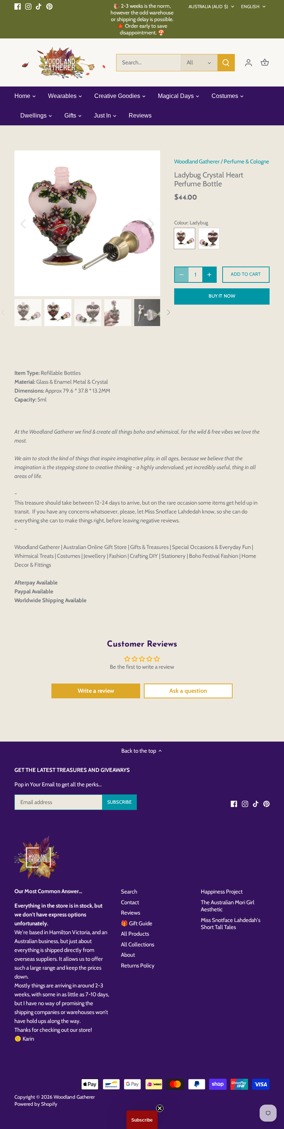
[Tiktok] (39, 6)
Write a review (96, 690)
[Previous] (32, 223)
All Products (135, 933)
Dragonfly (209, 238)
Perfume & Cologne (246, 161)
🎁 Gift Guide (136, 923)
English (250, 6)
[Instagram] (28, 6)
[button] (142, 1120)
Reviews (130, 912)
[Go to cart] (264, 62)
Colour (180, 223)
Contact (130, 902)
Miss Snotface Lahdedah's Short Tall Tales (230, 924)
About (128, 955)
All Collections (137, 944)
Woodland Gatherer (197, 161)
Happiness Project (222, 891)
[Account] (248, 62)
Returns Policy (138, 965)
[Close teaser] (159, 1108)
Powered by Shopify (35, 1104)
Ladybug (184, 238)
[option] (87, 223)
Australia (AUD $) (208, 6)
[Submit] (225, 62)
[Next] (141, 223)
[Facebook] (17, 6)
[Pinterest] (49, 6)
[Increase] (209, 274)
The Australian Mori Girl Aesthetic (227, 906)
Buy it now (222, 296)
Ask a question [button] (188, 690)
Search (129, 891)
